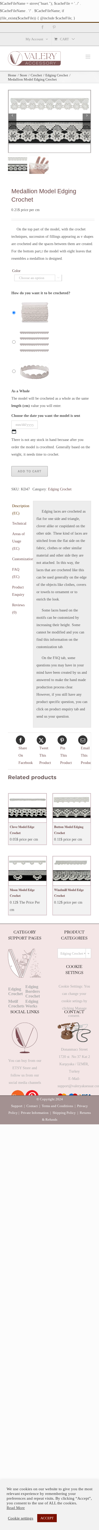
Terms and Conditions (57, 1106)
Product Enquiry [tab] (18, 591)
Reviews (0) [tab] (18, 608)
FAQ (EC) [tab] (16, 573)
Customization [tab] (21, 559)
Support (16, 1106)
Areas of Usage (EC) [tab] (18, 541)
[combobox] (74, 953)
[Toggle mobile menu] (88, 56)
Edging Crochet (60, 489)
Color (16, 271)
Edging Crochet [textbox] (73, 953)
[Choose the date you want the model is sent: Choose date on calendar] (14, 431)
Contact (32, 1106)
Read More (16, 1508)
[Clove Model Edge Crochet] (27, 808)
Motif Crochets (16, 1003)
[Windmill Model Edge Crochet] (72, 871)
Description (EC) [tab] (20, 509)
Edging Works (31, 1003)
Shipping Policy (64, 1113)
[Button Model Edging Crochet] (72, 808)
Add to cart (29, 471)
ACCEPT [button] (47, 1518)
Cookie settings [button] (20, 1518)
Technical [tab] (19, 523)
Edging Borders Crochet (32, 991)
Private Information (35, 1113)
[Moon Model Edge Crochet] (27, 871)
